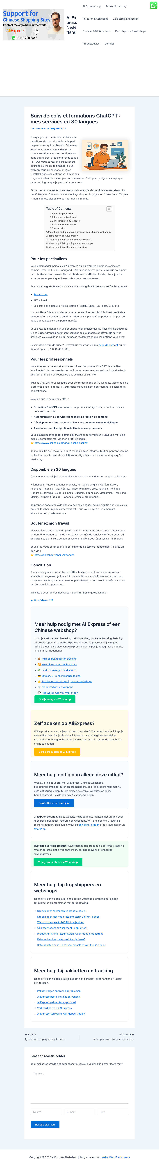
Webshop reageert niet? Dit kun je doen (60, 922)
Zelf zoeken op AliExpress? (63, 235)
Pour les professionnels (65, 217)
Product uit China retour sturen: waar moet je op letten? (70, 933)
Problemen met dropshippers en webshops (66, 681)
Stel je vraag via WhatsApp (55, 699)
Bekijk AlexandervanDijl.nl (54, 803)
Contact (109, 43)
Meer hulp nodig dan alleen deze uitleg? (70, 239)
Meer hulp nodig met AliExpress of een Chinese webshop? (79, 232)
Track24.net (41, 294)
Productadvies (91, 43)
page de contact (108, 345)
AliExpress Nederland (71, 25)
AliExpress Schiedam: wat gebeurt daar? (61, 1013)
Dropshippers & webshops (130, 31)
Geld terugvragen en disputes (58, 670)
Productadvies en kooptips (57, 687)
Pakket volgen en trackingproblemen (59, 990)
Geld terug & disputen (125, 18)
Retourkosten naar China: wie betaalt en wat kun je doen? (71, 945)
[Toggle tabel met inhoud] (107, 209)
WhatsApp (40, 828)
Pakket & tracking (116, 6)
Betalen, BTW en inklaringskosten (60, 675)
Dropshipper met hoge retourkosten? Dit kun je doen (68, 916)
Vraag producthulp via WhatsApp (58, 862)
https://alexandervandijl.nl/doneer (54, 554)
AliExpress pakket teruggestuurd (56, 1002)
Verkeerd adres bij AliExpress (54, 1008)
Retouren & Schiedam (95, 18)
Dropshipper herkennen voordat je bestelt (61, 910)
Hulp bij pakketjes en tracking (59, 658)
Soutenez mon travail (65, 224)
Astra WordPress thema (116, 1157)
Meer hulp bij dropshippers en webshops (71, 243)
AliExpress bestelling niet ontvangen (58, 996)
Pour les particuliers (63, 213)
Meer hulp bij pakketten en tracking (68, 247)
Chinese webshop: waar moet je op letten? (62, 927)
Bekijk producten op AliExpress (57, 751)
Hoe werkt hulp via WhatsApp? (59, 692)
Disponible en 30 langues (67, 221)
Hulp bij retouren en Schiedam (59, 664)
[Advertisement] (79, 73)
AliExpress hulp (92, 6)
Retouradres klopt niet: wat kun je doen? (61, 939)
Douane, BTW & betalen (96, 31)
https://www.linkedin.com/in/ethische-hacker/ (61, 442)
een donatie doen (89, 824)
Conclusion (59, 228)
